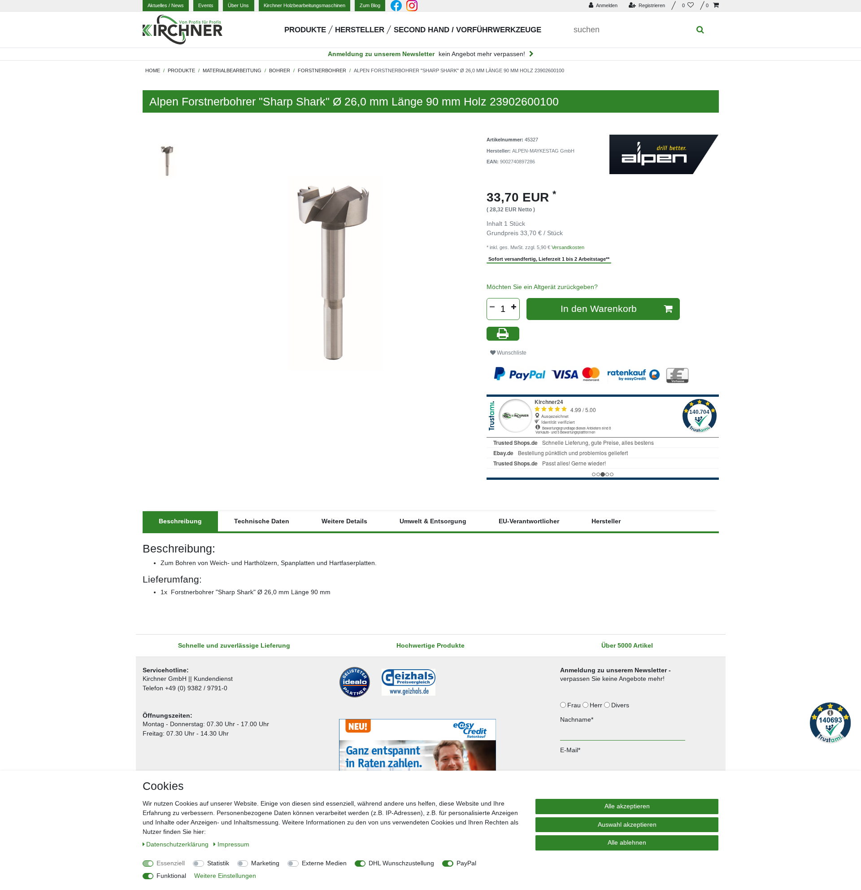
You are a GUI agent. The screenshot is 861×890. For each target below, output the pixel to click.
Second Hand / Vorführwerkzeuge (467, 30)
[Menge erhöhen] (514, 307)
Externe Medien (324, 863)
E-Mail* (570, 750)
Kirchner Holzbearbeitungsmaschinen (304, 5)
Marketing (265, 863)
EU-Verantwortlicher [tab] (529, 521)
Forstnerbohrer (322, 70)
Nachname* (576, 719)
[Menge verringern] (492, 307)
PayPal (466, 863)
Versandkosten (568, 247)
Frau (575, 705)
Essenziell (171, 863)
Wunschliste (511, 353)
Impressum (233, 844)
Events (205, 5)
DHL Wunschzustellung (401, 863)
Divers (621, 705)
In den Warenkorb (599, 308)
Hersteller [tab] (606, 521)
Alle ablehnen (627, 842)
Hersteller (359, 30)
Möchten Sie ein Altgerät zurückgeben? (542, 286)
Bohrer (279, 70)
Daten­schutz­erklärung (178, 844)
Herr (597, 705)
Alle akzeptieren (627, 806)
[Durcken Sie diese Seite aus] (503, 334)
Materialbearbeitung (232, 70)
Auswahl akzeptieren (627, 824)
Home (152, 70)
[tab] (180, 521)
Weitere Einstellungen (225, 875)
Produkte (305, 30)
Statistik (218, 863)
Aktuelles (166, 5)
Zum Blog (370, 5)
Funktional (171, 875)
